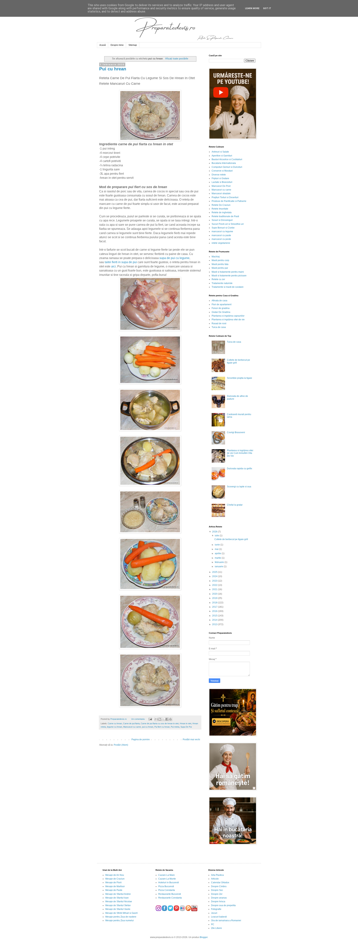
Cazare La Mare (166, 875)
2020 (215, 594)
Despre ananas (219, 897)
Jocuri (214, 913)
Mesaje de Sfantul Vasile (117, 909)
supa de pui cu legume (174, 258)
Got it (267, 8)
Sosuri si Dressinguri (222, 220)
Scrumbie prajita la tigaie (239, 378)
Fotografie (216, 909)
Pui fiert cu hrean (162, 727)
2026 (215, 531)
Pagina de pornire (140, 739)
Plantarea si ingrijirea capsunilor (228, 316)
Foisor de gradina (221, 308)
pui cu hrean (147, 727)
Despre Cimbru (219, 886)
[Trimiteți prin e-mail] (156, 719)
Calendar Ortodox (220, 882)
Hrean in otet (185, 723)
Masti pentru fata (220, 264)
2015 (215, 615)
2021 (215, 589)
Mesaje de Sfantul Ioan (117, 897)
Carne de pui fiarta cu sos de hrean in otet (160, 723)
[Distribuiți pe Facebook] (167, 719)
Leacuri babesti (219, 916)
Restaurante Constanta (170, 897)
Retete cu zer (218, 279)
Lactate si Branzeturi (222, 182)
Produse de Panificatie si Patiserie (229, 201)
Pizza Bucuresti (166, 886)
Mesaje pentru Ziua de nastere (120, 916)
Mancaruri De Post (221, 186)
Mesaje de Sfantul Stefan (118, 905)
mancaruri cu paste (221, 235)
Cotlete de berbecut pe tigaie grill (231, 539)
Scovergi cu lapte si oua (239, 486)
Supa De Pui (186, 727)
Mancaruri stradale (221, 193)
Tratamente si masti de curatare (228, 287)
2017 (215, 607)
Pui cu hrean (112, 68)
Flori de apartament (221, 304)
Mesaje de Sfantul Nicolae (118, 901)
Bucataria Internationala (224, 163)
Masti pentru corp (220, 260)
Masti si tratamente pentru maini (228, 272)
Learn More (252, 8)
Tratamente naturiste (222, 283)
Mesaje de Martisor (115, 886)
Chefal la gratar (235, 505)
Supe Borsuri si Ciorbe (223, 227)
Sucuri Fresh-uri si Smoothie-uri (228, 224)
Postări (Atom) (121, 745)
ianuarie (219, 566)
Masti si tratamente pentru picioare (229, 275)
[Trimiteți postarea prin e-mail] (149, 719)
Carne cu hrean (115, 723)
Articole (215, 878)
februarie (219, 562)
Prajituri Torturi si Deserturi (225, 197)
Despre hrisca (218, 901)
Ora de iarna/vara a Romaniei (226, 920)
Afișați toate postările (176, 58)
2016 (215, 611)
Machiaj (216, 256)
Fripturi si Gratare (220, 178)
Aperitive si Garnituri (222, 155)
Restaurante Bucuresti (169, 894)
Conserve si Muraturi (222, 170)
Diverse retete (219, 174)
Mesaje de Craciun (115, 878)
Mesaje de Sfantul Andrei (118, 894)
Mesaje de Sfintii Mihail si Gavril (121, 913)
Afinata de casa (219, 300)
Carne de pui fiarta (131, 723)
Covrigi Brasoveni (236, 432)
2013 (215, 624)
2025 (215, 572)
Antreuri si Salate (220, 151)
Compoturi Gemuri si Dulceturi (227, 167)
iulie (217, 535)
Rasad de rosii (219, 323)
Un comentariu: (138, 719)
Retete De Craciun (221, 205)
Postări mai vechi (191, 739)
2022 (215, 585)
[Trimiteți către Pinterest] (170, 719)
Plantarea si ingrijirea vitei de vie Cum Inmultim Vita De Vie (240, 453)
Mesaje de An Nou (114, 875)
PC (212, 924)
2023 (215, 581)
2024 (215, 576)
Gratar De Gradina (221, 312)
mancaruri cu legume (222, 231)
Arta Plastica (217, 875)
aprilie (218, 553)
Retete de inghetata (222, 212)
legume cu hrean (114, 727)
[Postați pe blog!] (160, 719)
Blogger (204, 937)
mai (217, 549)
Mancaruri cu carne (132, 727)
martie (218, 558)
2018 (215, 602)
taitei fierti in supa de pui (121, 262)
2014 (215, 620)
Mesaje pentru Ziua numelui (119, 920)
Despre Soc (217, 890)
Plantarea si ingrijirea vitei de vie (228, 319)
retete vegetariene (221, 243)
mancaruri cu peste (221, 239)
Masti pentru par (220, 268)
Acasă (102, 45)
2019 (215, 598)
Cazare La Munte (167, 878)
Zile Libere (216, 928)
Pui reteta (175, 727)
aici (113, 266)
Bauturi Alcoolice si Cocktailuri (227, 159)
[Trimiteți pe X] (163, 719)
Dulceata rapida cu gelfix (239, 468)
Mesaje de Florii (113, 882)
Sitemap (132, 45)
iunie (217, 544)
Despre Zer (216, 894)
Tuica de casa (219, 327)
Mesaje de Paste (113, 890)
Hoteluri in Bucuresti (168, 882)
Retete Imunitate (220, 208)
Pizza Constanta (166, 890)
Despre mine (117, 45)
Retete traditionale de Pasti (225, 216)
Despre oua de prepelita (223, 905)
